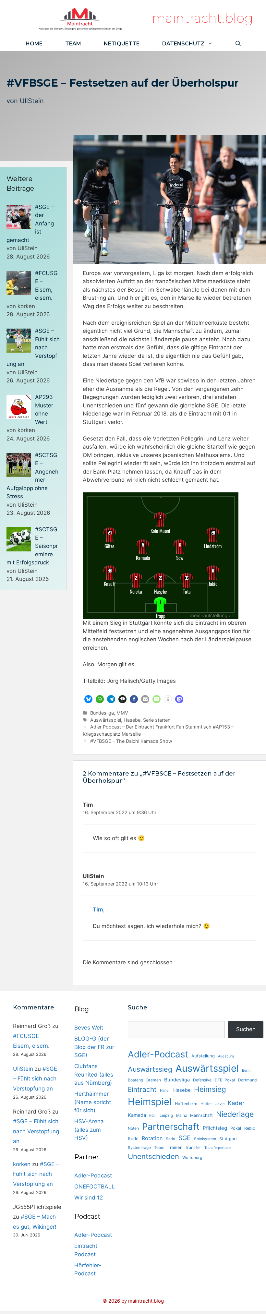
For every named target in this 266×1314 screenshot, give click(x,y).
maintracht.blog (202, 18)
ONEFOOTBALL (94, 1186)
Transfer (193, 1147)
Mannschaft (201, 1115)
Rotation (152, 1138)
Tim (98, 909)
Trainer (175, 1147)
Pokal (235, 1128)
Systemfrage (139, 1147)
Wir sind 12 (88, 1197)
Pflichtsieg (215, 1128)
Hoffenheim (186, 1103)
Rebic (249, 1128)
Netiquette (121, 44)
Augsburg (226, 1056)
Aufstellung (203, 1055)
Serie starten (156, 720)
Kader (236, 1102)
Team (73, 44)
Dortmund (247, 1080)
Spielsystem (205, 1139)
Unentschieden (153, 1156)
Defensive (202, 1080)
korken (21, 1164)
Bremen (153, 1080)
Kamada (137, 1115)
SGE (184, 1138)
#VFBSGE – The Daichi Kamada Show (131, 741)
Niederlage (235, 1114)
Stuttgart (228, 1138)
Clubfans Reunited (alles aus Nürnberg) (93, 1074)
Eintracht (142, 1089)
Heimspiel (150, 1101)
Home (34, 44)
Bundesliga (102, 713)
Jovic (219, 1104)
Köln (152, 1116)
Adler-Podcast (93, 1175)
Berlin (246, 1070)
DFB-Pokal (225, 1080)
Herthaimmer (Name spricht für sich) (92, 1102)
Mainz (181, 1115)
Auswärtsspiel (105, 720)
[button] (88, 699)
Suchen (246, 1029)
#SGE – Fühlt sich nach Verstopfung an (35, 1079)
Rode (133, 1138)
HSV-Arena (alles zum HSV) (89, 1129)
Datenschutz (183, 44)
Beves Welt (88, 1027)
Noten (133, 1128)
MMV (122, 713)
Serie (170, 1139)
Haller (165, 1090)
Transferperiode (217, 1148)
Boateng (135, 1080)
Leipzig (166, 1115)
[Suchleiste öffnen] (238, 43)
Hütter (206, 1103)
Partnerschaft (171, 1126)
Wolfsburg (192, 1157)
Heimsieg (210, 1089)
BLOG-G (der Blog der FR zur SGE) (94, 1046)
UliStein (32, 101)
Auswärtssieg (150, 1069)
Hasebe (132, 720)
